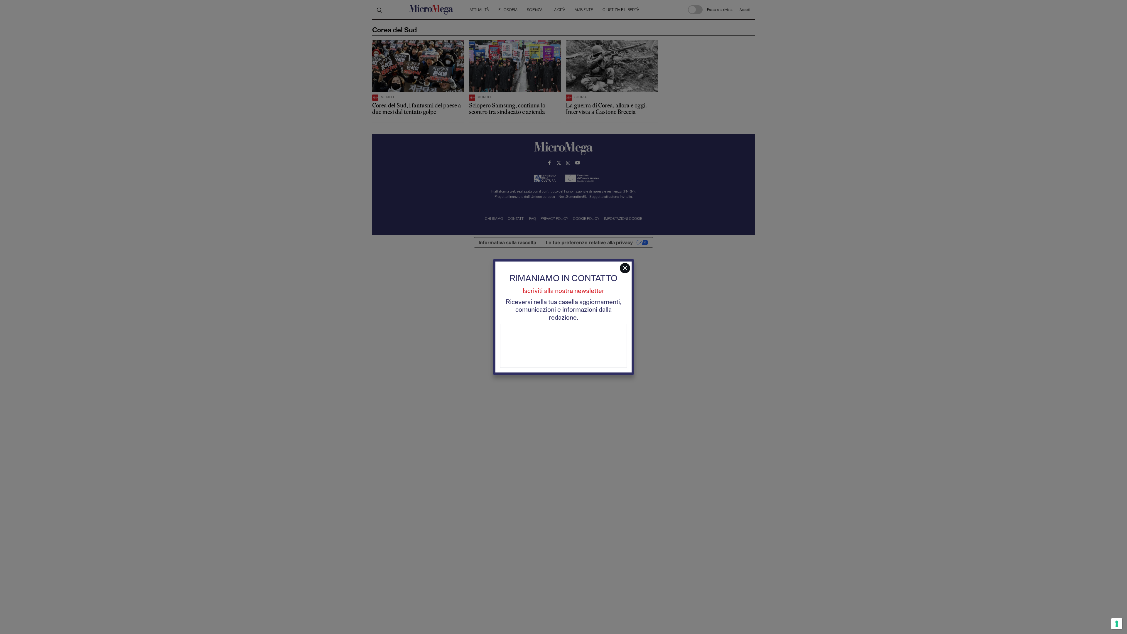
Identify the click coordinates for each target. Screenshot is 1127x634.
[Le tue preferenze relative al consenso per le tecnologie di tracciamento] (1116, 623)
